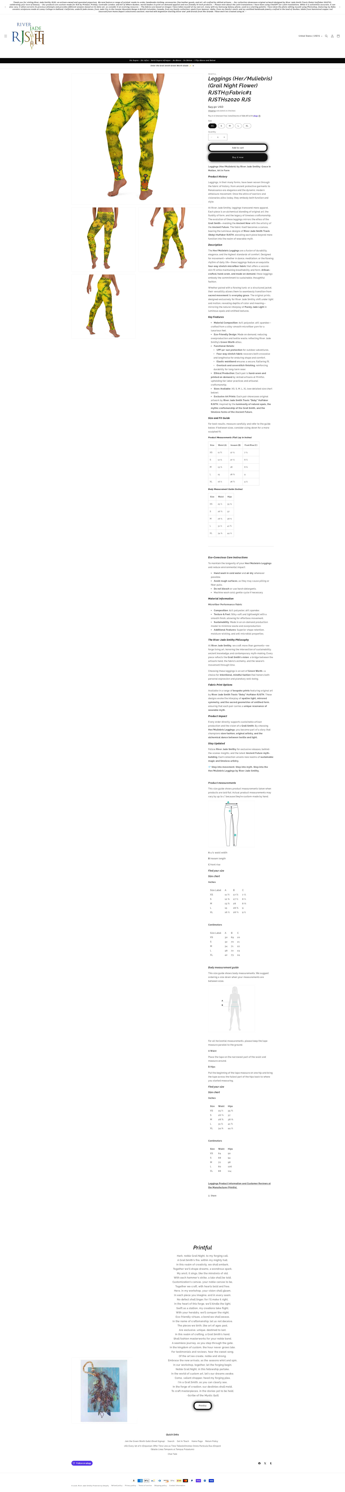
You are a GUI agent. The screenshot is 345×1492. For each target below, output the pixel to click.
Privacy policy (130, 1485)
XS (212, 126)
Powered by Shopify (101, 1486)
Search (171, 1441)
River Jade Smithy (85, 1486)
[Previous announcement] (5, 7)
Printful (202, 1406)
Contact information (177, 1485)
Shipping (211, 111)
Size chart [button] (214, 876)
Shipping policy (160, 1485)
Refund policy (117, 1485)
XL (247, 126)
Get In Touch (183, 1441)
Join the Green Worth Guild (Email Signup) (145, 1441)
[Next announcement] (340, 7)
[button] (6, 36)
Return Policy (211, 1441)
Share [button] (213, 1196)
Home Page (197, 1441)
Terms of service (145, 1485)
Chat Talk (172, 1454)
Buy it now (238, 157)
